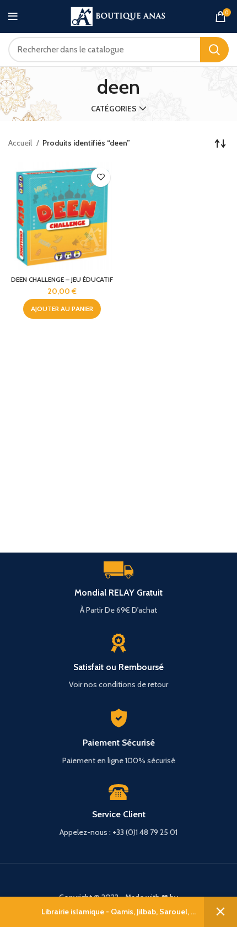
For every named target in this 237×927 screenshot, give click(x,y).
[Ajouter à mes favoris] (100, 177)
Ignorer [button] (220, 912)
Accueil (21, 143)
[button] (62, 309)
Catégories (114, 108)
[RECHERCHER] (214, 49)
